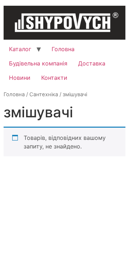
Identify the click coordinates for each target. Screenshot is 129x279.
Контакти (54, 77)
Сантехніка (43, 94)
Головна (63, 49)
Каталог (20, 49)
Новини (19, 77)
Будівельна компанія (38, 63)
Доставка (91, 63)
